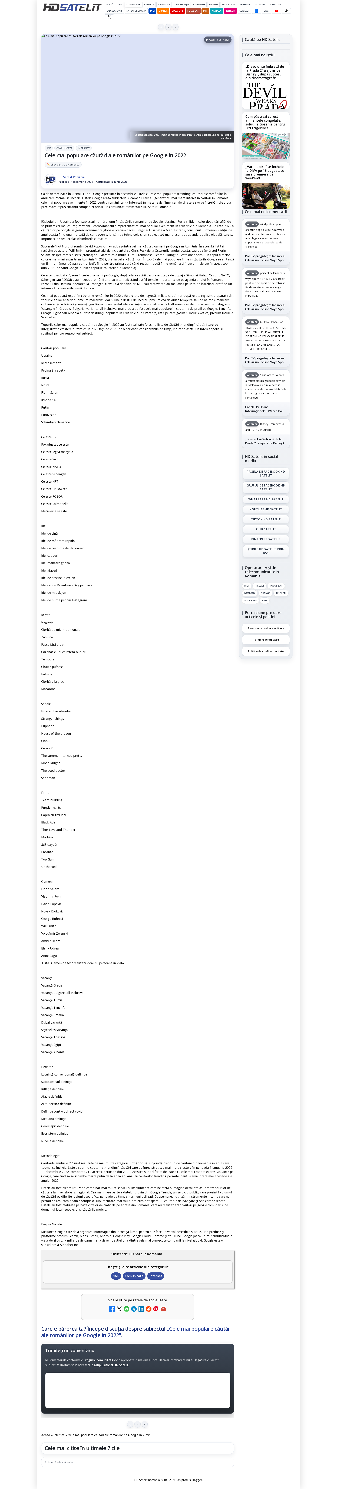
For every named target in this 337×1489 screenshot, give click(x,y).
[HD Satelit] (72, 7)
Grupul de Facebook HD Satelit (266, 487)
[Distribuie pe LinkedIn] (141, 1309)
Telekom (230, 10)
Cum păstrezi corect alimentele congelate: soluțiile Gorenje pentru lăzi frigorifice (265, 122)
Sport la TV (228, 4)
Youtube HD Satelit (266, 509)
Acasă (109, 4)
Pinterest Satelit (265, 539)
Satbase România (136, 10)
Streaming (199, 4)
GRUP (266, 10)
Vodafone (177, 10)
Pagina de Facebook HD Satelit (266, 473)
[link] (266, 85)
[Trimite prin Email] (163, 1309)
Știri (120, 4)
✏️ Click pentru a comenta (63, 164)
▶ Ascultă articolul (217, 39)
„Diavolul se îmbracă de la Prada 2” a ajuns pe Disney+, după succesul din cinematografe (264, 72)
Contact (244, 10)
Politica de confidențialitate (266, 651)
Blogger (196, 1480)
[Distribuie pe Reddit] (148, 1309)
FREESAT (259, 585)
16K (49, 148)
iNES (205, 10)
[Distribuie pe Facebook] (112, 1309)
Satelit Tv (164, 4)
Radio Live (275, 4)
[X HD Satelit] (109, 17)
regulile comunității (99, 1360)
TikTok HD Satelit (266, 519)
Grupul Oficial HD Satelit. (111, 1365)
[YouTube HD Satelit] (276, 11)
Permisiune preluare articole (266, 628)
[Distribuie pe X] (119, 1309)
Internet (84, 148)
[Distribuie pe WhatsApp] (126, 1309)
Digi (246, 585)
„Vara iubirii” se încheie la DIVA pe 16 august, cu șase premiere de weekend (264, 172)
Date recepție (181, 4)
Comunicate (133, 4)
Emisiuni (213, 4)
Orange (163, 10)
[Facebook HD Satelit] (256, 11)
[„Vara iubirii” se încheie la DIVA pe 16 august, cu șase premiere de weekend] (266, 196)
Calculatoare (114, 10)
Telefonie (245, 4)
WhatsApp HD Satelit (266, 499)
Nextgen (217, 10)
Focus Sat (193, 10)
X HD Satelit (266, 529)
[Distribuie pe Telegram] (134, 1309)
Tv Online (260, 4)
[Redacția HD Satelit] (50, 179)
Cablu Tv (149, 4)
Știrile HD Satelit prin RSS (265, 551)
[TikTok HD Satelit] (286, 11)
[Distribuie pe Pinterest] (156, 1309)
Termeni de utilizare (266, 639)
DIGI (152, 10)
